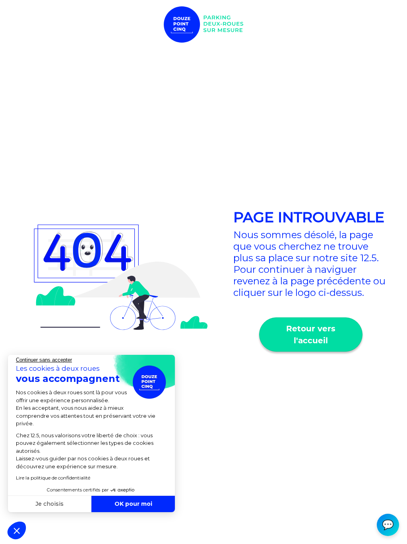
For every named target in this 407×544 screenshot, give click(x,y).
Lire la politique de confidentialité (53, 478)
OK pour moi (133, 503)
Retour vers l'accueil (310, 334)
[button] (16, 530)
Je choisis (49, 503)
